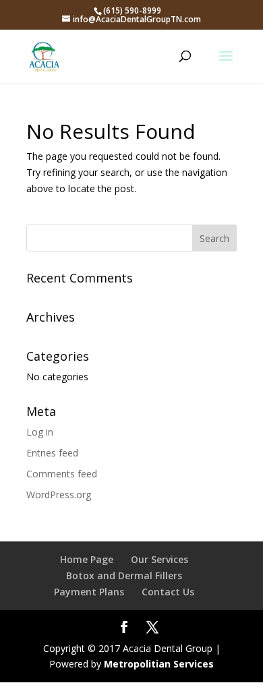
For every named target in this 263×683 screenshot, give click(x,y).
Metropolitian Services (159, 663)
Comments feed (61, 473)
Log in (39, 431)
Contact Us (168, 591)
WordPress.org (58, 494)
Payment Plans (89, 591)
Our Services (159, 559)
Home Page (86, 559)
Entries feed (52, 452)
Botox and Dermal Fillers (124, 575)
